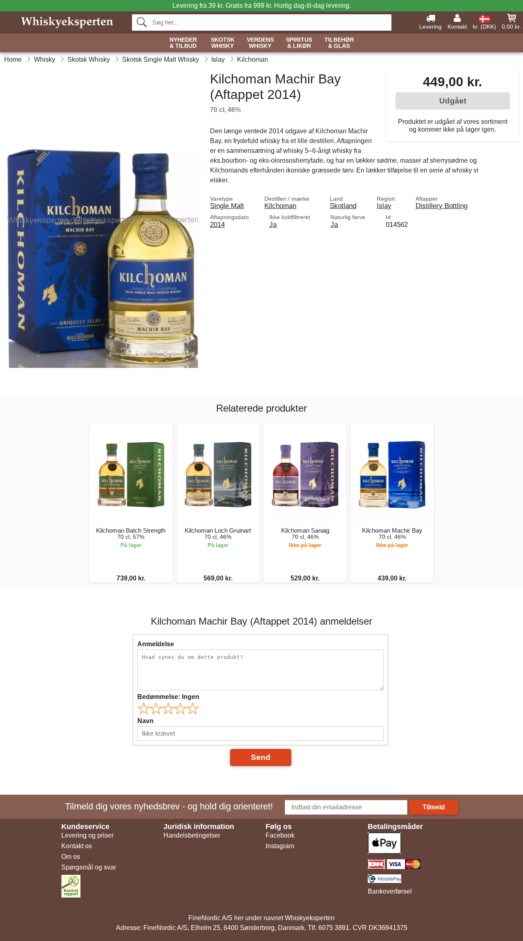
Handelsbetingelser (191, 835)
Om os (70, 856)
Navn (145, 720)
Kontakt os (76, 845)
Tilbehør (339, 42)
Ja (273, 224)
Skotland (343, 206)
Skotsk (223, 42)
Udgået (452, 100)
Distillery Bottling (441, 206)
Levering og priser (87, 835)
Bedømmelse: (168, 696)
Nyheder (183, 42)
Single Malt (227, 206)
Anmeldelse (155, 644)
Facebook (280, 835)
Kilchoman (280, 206)
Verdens (260, 42)
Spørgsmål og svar (88, 867)
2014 (217, 224)
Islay (384, 206)
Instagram (280, 845)
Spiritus (299, 42)
